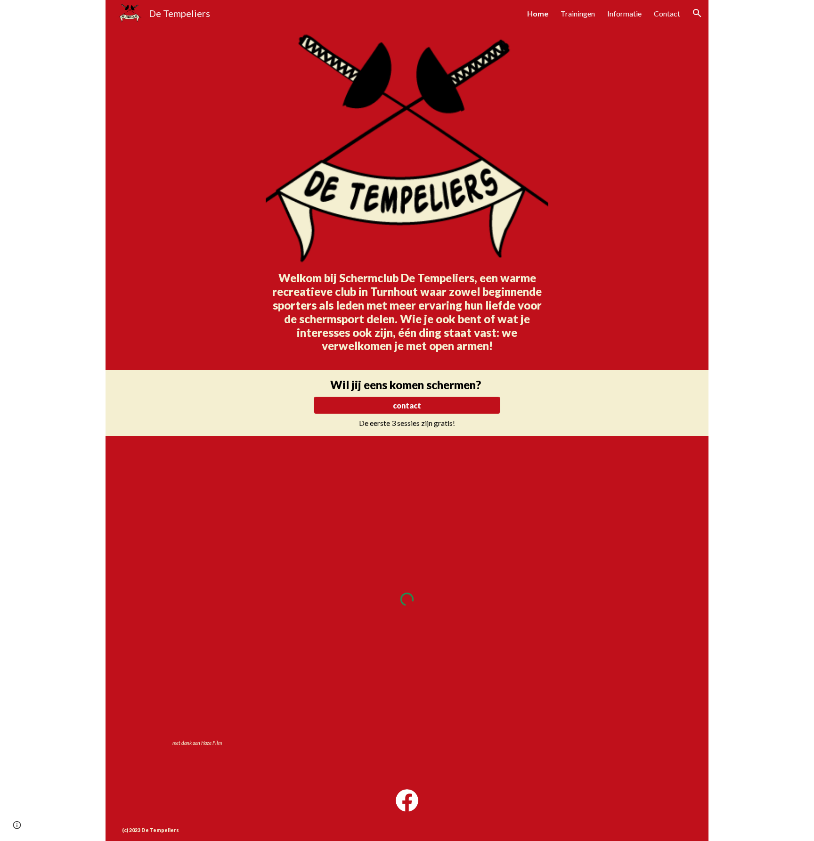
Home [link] (537, 13)
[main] (407, 316)
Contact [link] (667, 13)
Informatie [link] (624, 13)
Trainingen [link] (578, 13)
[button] (697, 13)
